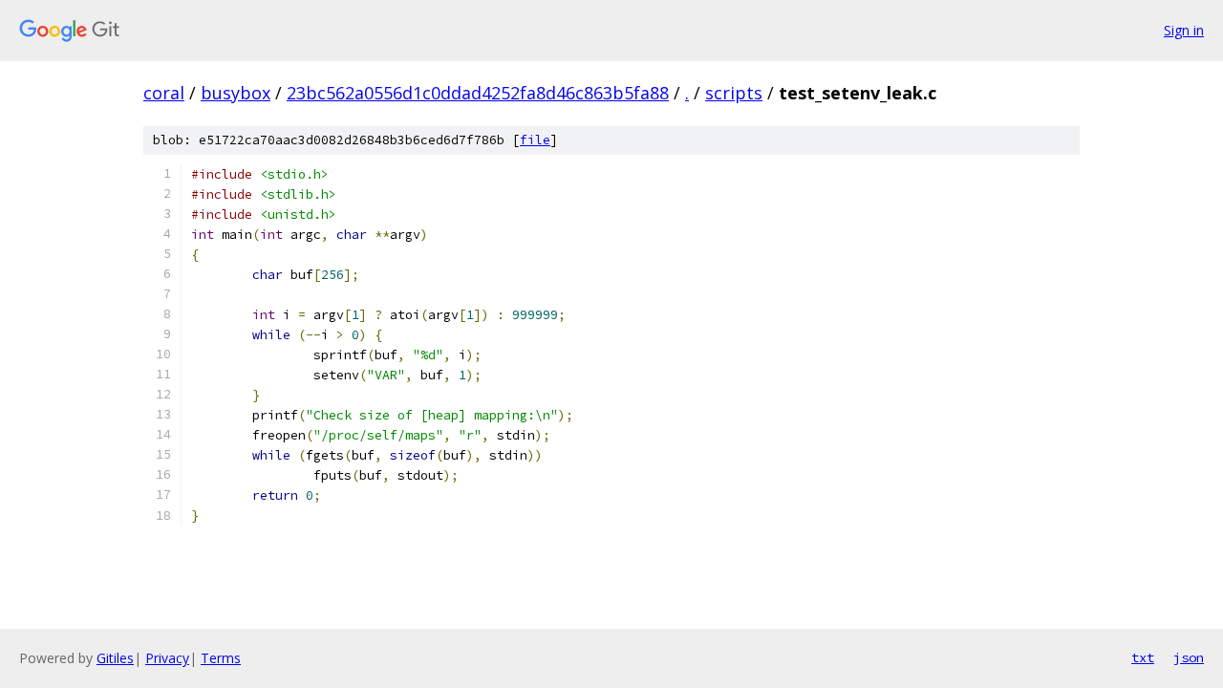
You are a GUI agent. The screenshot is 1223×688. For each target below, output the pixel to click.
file (535, 140)
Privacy (167, 658)
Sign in (1184, 30)
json (1188, 657)
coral (163, 92)
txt (1142, 657)
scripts (733, 92)
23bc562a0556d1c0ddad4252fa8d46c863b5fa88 (478, 92)
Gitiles (115, 658)
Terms (221, 658)
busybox (235, 92)
